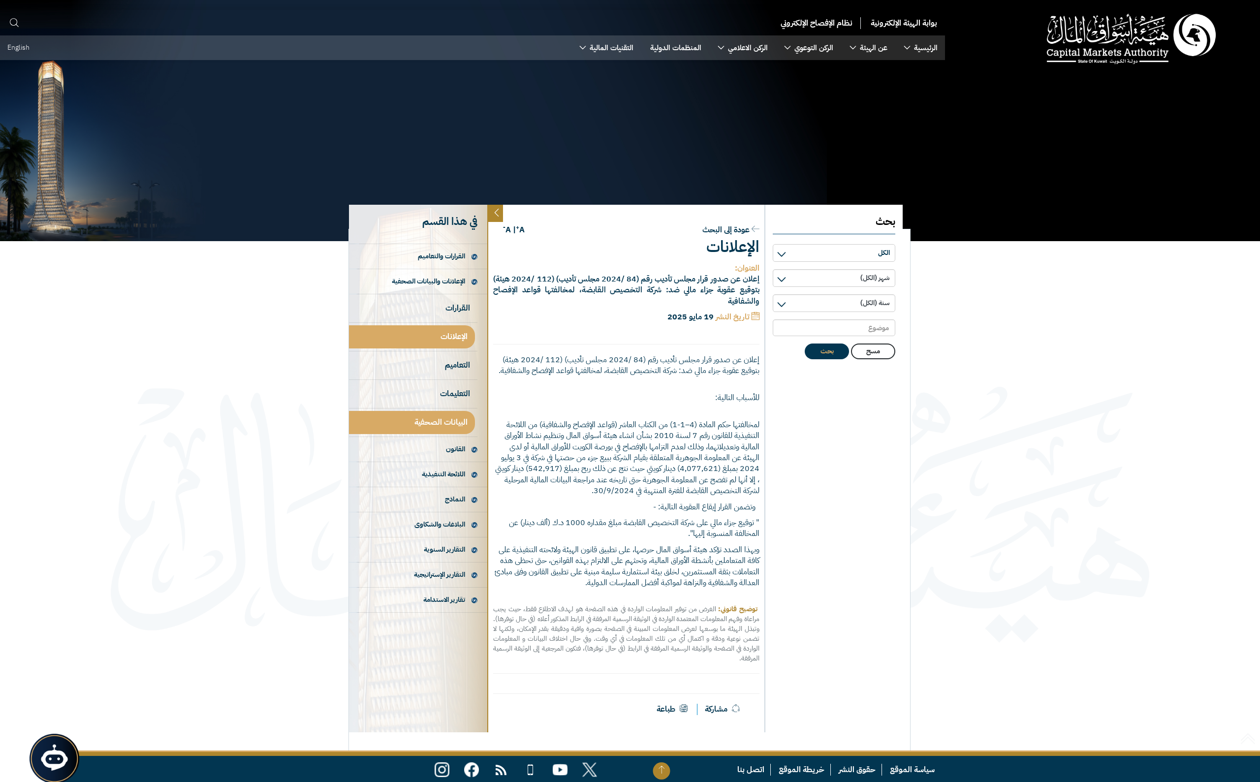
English (18, 47)
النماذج (455, 499)
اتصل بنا (750, 770)
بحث (827, 351)
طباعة (667, 709)
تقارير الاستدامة (444, 599)
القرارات (457, 308)
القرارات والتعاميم (441, 256)
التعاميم (457, 365)
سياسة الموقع (912, 770)
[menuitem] (921, 47)
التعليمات (455, 394)
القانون (455, 449)
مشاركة (716, 709)
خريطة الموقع (801, 770)
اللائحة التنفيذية (443, 474)
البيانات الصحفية (441, 422)
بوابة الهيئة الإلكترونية (904, 23)
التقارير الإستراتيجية (439, 574)
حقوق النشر (857, 770)
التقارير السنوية (444, 549)
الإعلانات (454, 337)
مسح (873, 351)
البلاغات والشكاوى (439, 524)
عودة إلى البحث (726, 230)
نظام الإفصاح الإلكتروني (816, 23)
